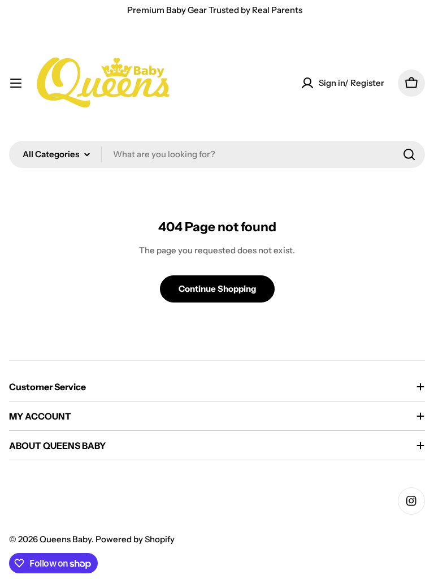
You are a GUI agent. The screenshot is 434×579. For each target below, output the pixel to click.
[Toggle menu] (16, 83)
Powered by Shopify (135, 539)
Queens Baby (66, 539)
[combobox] (217, 154)
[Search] (409, 154)
